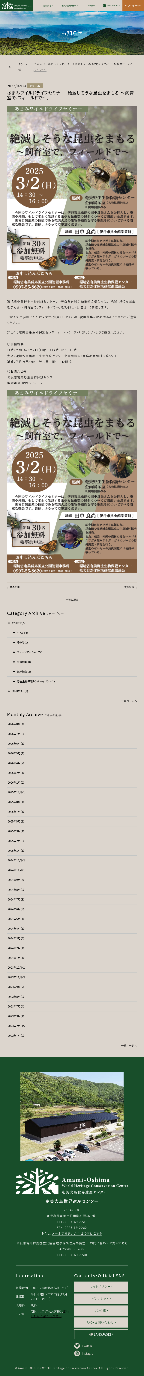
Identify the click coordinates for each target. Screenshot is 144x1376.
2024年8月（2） (16, 890)
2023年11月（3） (17, 977)
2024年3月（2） (16, 938)
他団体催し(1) (20, 691)
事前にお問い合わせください (50, 1313)
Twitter (87, 1346)
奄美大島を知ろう (69, 5)
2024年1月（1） (16, 958)
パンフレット (100, 1298)
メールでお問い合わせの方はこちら (77, 1233)
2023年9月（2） (16, 987)
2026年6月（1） (16, 743)
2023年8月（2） (16, 997)
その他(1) (22, 642)
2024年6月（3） (16, 909)
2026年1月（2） (16, 782)
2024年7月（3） (16, 899)
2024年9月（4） (16, 880)
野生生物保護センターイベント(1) (36, 681)
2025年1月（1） (16, 850)
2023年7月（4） (16, 1006)
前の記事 (15, 587)
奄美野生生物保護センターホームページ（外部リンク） (57, 332)
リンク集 (100, 1310)
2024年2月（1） (16, 948)
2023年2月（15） (17, 1026)
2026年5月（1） (16, 753)
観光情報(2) (24, 671)
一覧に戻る (72, 599)
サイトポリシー (100, 1286)
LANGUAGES (112, 5)
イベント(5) (23, 633)
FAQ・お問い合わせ (133, 5)
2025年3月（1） (16, 831)
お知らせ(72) (19, 623)
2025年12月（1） (17, 792)
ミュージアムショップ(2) (30, 652)
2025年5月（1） (16, 821)
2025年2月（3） (16, 841)
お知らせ (91, 5)
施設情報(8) (24, 662)
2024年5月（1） (16, 919)
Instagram (89, 1353)
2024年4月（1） (16, 928)
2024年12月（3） (17, 860)
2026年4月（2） (16, 763)
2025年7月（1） (16, 812)
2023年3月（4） (16, 1016)
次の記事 (129, 587)
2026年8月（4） (16, 724)
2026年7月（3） (16, 734)
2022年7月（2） (16, 1035)
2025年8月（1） (16, 802)
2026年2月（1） (16, 773)
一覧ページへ (129, 701)
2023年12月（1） (17, 967)
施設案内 (47, 5)
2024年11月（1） (17, 870)
